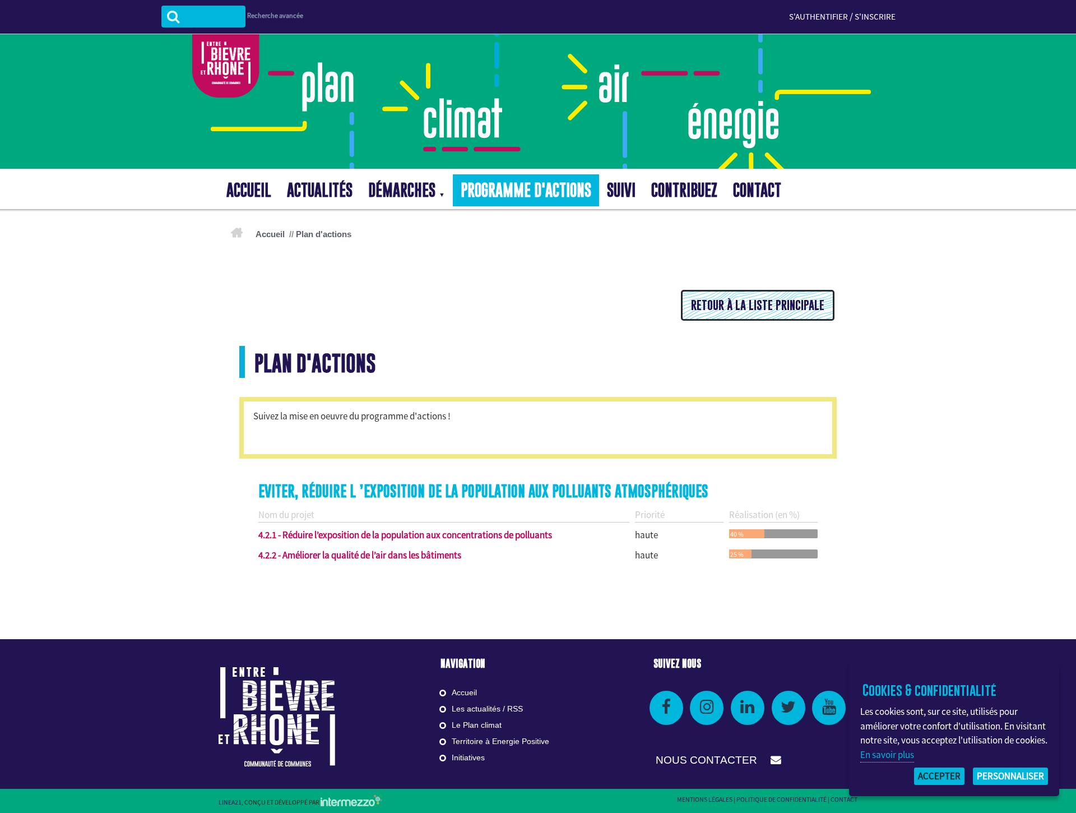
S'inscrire (875, 16)
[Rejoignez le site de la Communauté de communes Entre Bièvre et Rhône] (277, 716)
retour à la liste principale (757, 305)
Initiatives (468, 757)
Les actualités (476, 708)
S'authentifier (818, 16)
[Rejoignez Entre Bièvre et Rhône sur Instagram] (706, 708)
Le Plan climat (477, 724)
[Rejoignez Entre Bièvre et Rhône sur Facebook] (666, 708)
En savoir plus (887, 755)
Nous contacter (708, 760)
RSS (515, 708)
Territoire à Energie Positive (500, 741)
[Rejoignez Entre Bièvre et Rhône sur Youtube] (829, 708)
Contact (844, 799)
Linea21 (230, 802)
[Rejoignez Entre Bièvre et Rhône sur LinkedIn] (747, 708)
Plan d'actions (323, 234)
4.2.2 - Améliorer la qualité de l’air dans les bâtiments (359, 555)
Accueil (270, 234)
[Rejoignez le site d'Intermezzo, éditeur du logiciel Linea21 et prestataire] (351, 802)
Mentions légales (704, 799)
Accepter (939, 776)
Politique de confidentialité (781, 799)
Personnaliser (1010, 776)
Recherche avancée (275, 15)
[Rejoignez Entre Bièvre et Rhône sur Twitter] (788, 708)
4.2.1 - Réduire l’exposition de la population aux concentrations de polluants (405, 535)
